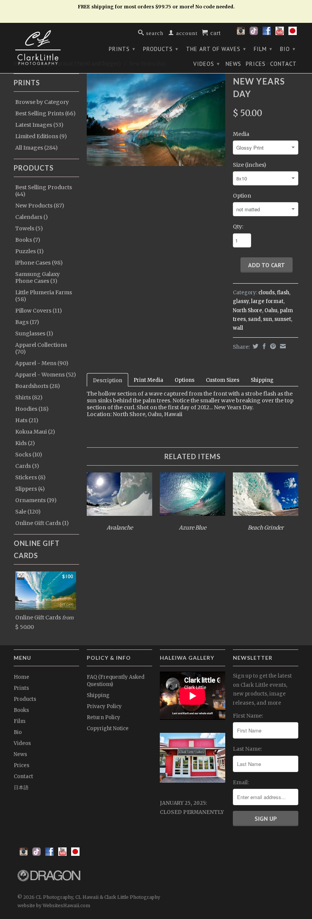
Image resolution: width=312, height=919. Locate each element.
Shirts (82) (29, 397)
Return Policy (103, 717)
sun (267, 319)
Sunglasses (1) (34, 333)
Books (21, 710)
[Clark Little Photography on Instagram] (241, 33)
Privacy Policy (104, 706)
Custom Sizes (222, 380)
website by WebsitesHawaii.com (54, 905)
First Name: (248, 715)
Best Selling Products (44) (43, 191)
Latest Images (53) (39, 124)
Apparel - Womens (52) (45, 374)
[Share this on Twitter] (254, 346)
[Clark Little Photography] (46, 48)
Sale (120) (28, 511)
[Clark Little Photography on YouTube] (279, 33)
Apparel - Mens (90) (41, 363)
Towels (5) (29, 228)
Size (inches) (249, 164)
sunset (282, 319)
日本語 (21, 787)
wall (238, 328)
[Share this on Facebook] (263, 346)
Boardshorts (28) (37, 386)
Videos (206, 63)
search (154, 32)
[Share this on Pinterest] (272, 346)
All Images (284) (36, 147)
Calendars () (31, 217)
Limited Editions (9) (41, 136)
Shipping (262, 380)
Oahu (270, 310)
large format (267, 301)
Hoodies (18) (32, 408)
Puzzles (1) (29, 251)
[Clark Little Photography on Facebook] (267, 33)
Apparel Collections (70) (41, 348)
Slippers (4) (30, 488)
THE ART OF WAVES (216, 49)
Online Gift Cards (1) (42, 523)
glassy (241, 301)
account (185, 32)
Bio (288, 49)
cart (215, 32)
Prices (256, 64)
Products (160, 49)
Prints (122, 49)
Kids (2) (25, 443)
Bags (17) (27, 322)
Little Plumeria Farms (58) (43, 296)
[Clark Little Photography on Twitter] (254, 33)
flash (283, 292)
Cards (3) (27, 466)
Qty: (238, 226)
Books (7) (27, 239)
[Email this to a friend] (282, 346)
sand (254, 319)
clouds (266, 292)
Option (242, 195)
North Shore (247, 310)
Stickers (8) (30, 477)
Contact (283, 64)
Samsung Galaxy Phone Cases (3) (37, 277)
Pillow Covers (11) (38, 310)
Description (107, 380)
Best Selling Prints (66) (45, 113)
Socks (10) (28, 454)
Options (184, 380)
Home (21, 677)
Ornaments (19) (36, 500)
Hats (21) (26, 420)
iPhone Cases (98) (39, 262)
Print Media (148, 380)
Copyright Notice (108, 728)
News (233, 64)
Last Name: (247, 748)
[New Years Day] (156, 119)
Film (263, 49)
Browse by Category (42, 102)
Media (241, 134)
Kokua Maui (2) (35, 431)
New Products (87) (39, 205)
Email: (241, 782)
